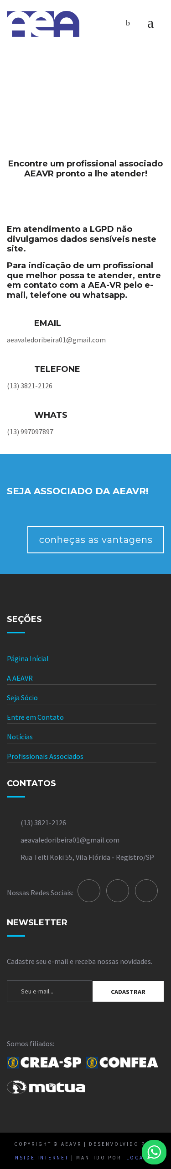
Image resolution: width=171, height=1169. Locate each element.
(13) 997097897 (30, 431)
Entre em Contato (35, 717)
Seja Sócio (22, 697)
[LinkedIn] (117, 890)
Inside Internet (40, 1157)
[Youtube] (146, 890)
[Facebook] (89, 890)
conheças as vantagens (96, 539)
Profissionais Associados (45, 756)
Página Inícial (28, 658)
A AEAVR (20, 677)
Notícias (20, 736)
